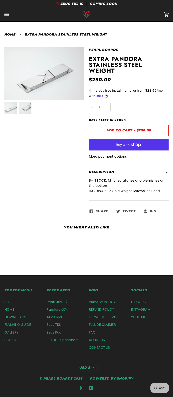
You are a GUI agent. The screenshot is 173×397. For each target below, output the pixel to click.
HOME (9, 309)
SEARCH (11, 340)
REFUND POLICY (101, 309)
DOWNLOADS (15, 317)
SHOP (9, 302)
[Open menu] (10, 14)
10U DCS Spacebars (62, 340)
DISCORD (138, 302)
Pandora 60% (57, 309)
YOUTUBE (138, 317)
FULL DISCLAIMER (102, 324)
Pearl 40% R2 (57, 302)
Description (101, 172)
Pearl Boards (103, 50)
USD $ (85, 367)
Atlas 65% (54, 317)
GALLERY (11, 332)
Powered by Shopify (112, 378)
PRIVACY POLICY (102, 302)
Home (10, 34)
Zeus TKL (54, 324)
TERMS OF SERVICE (104, 317)
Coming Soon (104, 4)
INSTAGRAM (140, 309)
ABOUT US (97, 340)
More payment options (108, 156)
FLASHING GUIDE (17, 324)
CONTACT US (99, 347)
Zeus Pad (54, 332)
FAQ (92, 332)
